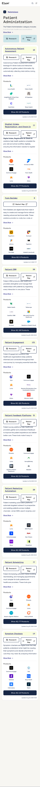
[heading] (20, 49)
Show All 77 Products (20, 186)
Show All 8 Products (20, 257)
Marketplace (13, 12)
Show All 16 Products (20, 112)
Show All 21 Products (20, 476)
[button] (36, 3)
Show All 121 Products (20, 403)
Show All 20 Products (20, 550)
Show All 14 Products (20, 693)
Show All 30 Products (20, 330)
